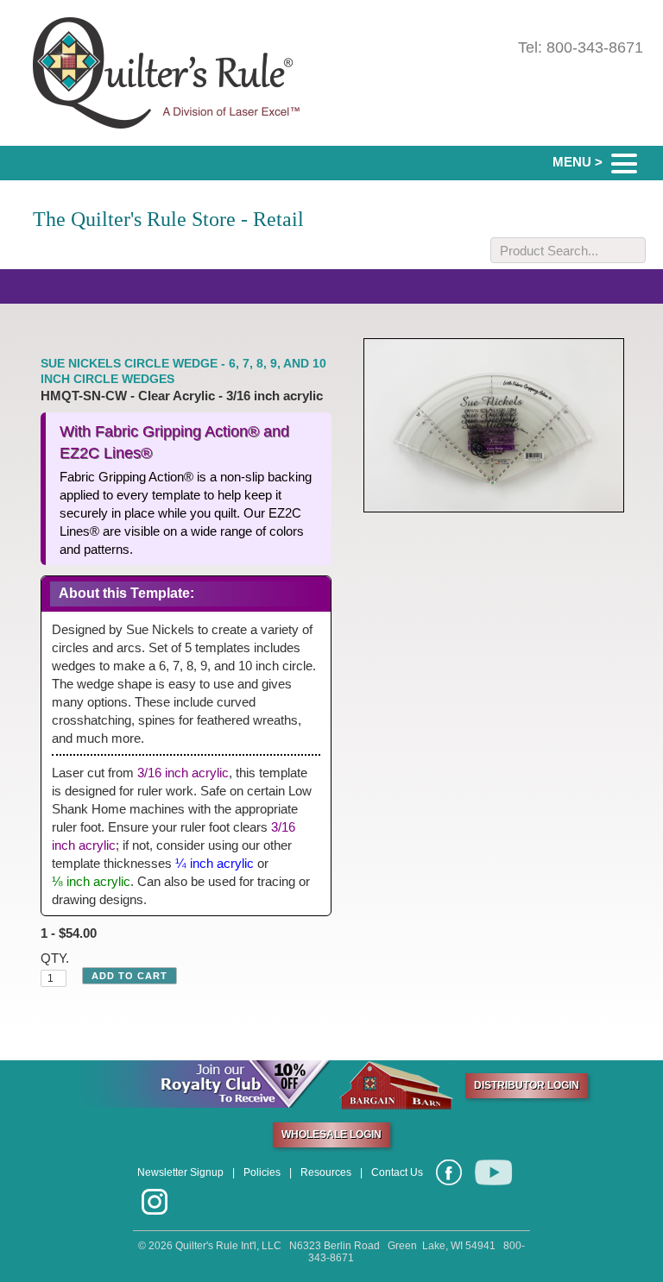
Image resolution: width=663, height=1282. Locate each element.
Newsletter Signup (180, 1172)
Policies (262, 1172)
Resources (325, 1172)
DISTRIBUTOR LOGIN (526, 1085)
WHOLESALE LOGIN (331, 1134)
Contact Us (397, 1172)
